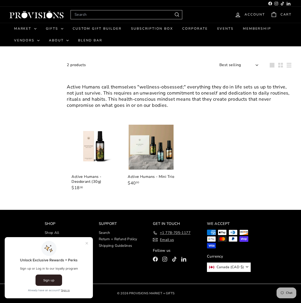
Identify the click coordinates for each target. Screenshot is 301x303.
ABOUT (57, 40)
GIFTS (53, 28)
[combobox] (126, 14)
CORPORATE (195, 28)
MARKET (23, 28)
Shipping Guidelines (115, 245)
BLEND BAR (90, 40)
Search (104, 232)
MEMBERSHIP (257, 28)
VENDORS (25, 40)
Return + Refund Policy (118, 239)
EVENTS (225, 28)
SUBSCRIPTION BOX (152, 28)
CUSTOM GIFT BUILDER (97, 28)
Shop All (52, 232)
